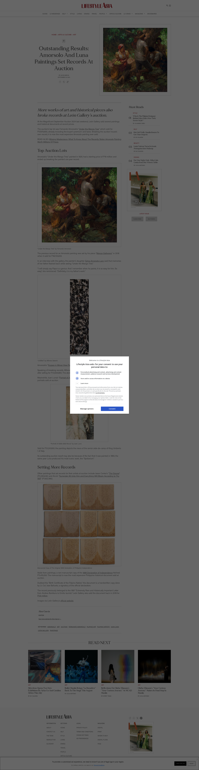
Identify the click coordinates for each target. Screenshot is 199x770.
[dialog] (99, 385)
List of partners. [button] (100, 393)
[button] (99, 383)
